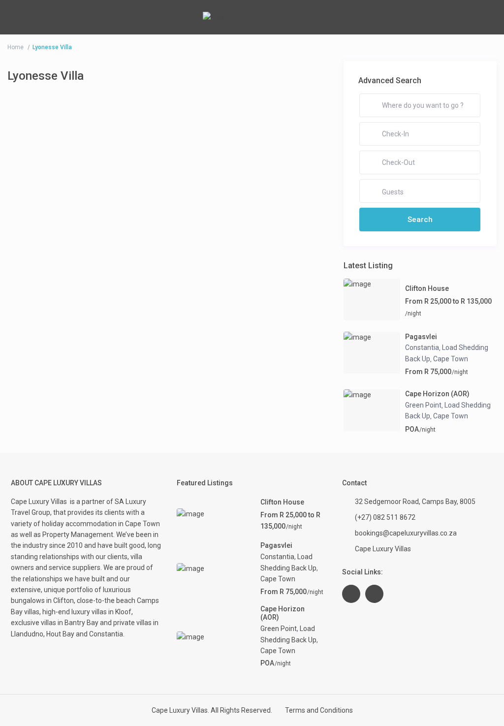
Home (15, 47)
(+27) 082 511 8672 (385, 517)
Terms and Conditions (319, 710)
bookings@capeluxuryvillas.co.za (406, 533)
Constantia (422, 347)
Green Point (423, 405)
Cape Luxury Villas (40, 501)
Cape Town (450, 359)
